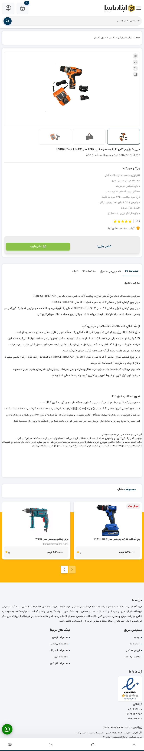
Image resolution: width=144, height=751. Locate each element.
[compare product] (135, 68)
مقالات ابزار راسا (132, 657)
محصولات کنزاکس (59, 663)
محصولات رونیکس (59, 644)
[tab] (131, 272)
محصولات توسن (60, 637)
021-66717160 (135, 709)
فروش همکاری (133, 650)
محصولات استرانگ (59, 650)
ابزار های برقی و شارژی (120, 38)
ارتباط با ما (135, 644)
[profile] (10, 745)
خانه (138, 38)
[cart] (51, 745)
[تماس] (7, 729)
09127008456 (135, 719)
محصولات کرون (60, 657)
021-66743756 (134, 714)
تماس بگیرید (36, 246)
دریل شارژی (100, 38)
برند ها (137, 637)
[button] (138, 8)
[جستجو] (8, 21)
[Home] (92, 745)
